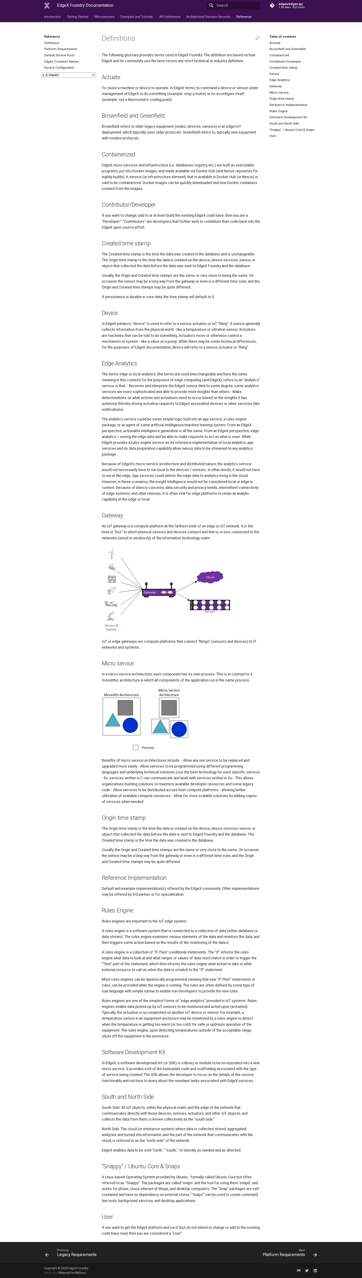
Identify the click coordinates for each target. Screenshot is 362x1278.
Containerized (279, 55)
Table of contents (282, 37)
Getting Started (77, 16)
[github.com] (298, 1270)
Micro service (279, 92)
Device (274, 74)
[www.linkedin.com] (315, 1270)
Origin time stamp (281, 98)
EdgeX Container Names (61, 61)
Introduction (52, 16)
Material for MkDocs (72, 1272)
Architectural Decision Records (208, 16)
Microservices (104, 16)
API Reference (169, 16)
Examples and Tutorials (137, 16)
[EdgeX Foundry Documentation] (47, 5)
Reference (244, 16)
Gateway (275, 86)
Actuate (275, 43)
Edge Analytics (279, 80)
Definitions (51, 43)
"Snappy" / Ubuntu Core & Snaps (292, 130)
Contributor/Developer (285, 61)
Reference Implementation (288, 105)
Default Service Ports (59, 55)
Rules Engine (278, 111)
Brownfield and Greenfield (287, 49)
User (272, 136)
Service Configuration (59, 68)
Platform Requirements (60, 49)
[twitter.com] (306, 1270)
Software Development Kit (288, 117)
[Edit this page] (257, 38)
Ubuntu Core (225, 1177)
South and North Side (284, 123)
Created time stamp (283, 68)
